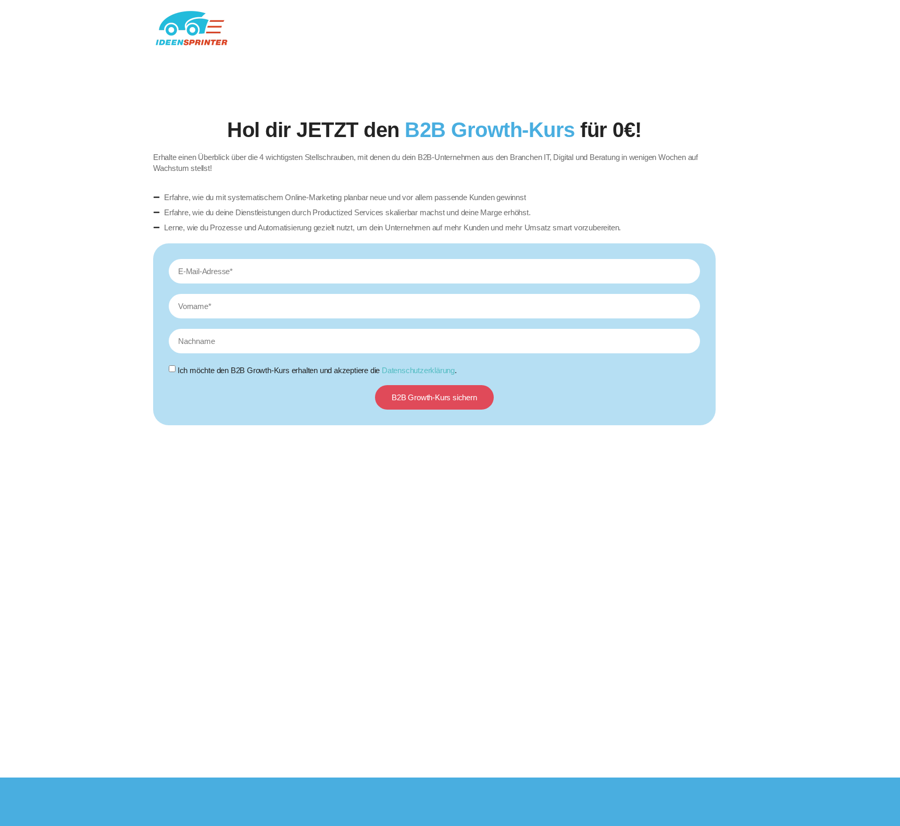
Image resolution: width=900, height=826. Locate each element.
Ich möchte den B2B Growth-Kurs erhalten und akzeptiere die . (317, 370)
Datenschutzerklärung (418, 370)
